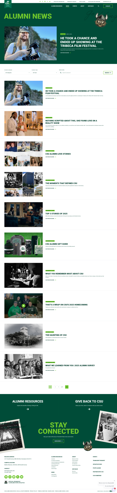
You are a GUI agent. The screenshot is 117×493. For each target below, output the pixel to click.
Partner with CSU (107, 1)
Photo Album (82, 1)
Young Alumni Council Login (62, 491)
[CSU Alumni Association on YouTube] (50, 1)
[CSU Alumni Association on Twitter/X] (47, 1)
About (82, 6)
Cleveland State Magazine (94, 1)
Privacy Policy (33, 491)
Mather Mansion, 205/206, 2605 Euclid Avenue (15, 464)
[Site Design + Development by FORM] (105, 491)
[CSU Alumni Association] (8, 4)
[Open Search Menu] (98, 6)
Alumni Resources (56, 6)
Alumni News (53, 474)
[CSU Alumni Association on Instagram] (42, 1)
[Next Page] (66, 387)
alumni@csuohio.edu (9, 470)
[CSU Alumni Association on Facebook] (40, 1)
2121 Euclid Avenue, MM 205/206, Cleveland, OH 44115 (17, 459)
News (67, 6)
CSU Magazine (54, 476)
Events (75, 6)
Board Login (51, 491)
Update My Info (59, 1)
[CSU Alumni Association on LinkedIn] (45, 1)
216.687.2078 (7, 472)
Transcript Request (99, 460)
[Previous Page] (50, 387)
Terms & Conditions (42, 491)
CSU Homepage (97, 475)
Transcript (71, 1)
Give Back (91, 6)
